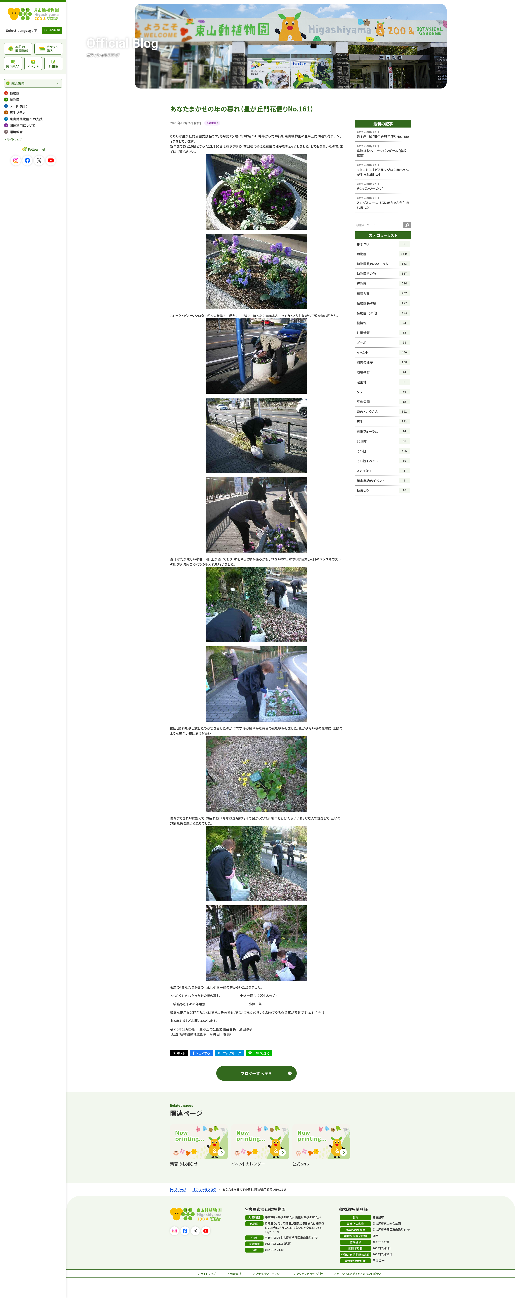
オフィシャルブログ (204, 1189)
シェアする (202, 1053)
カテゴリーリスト (383, 235)
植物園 (211, 123)
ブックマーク (232, 1053)
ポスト (181, 1053)
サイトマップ (14, 139)
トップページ (178, 1189)
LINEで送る (261, 1053)
